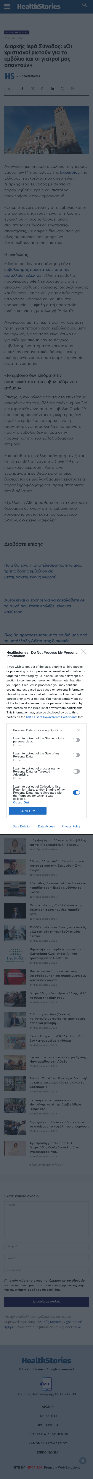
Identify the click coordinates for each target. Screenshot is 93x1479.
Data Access (46, 826)
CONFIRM (28, 811)
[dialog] (46, 739)
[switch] (76, 740)
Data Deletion (22, 826)
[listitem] (46, 730)
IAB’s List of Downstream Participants (51, 717)
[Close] (84, 653)
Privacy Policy (71, 826)
